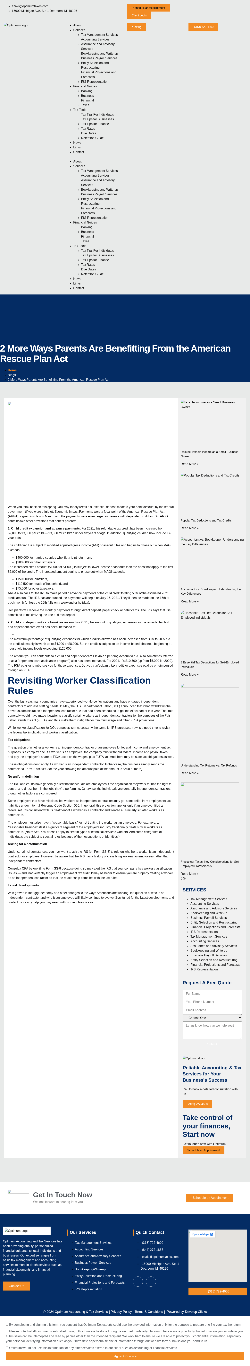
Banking (87, 91)
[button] (148, 8)
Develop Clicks (196, 1312)
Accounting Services (95, 39)
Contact (78, 152)
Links (77, 147)
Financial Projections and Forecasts (215, 927)
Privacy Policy (121, 1312)
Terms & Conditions (148, 1312)
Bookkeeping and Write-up (99, 53)
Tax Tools (79, 109)
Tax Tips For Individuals (97, 114)
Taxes (85, 105)
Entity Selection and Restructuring (214, 922)
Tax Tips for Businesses (97, 119)
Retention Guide (92, 138)
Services (79, 30)
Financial (87, 100)
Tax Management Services (99, 34)
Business (87, 95)
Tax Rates (88, 128)
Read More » (190, 464)
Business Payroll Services (99, 58)
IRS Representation (94, 81)
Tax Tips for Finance (95, 124)
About (77, 25)
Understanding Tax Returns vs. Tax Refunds (209, 765)
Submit (212, 1044)
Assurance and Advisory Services (213, 908)
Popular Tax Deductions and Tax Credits (206, 520)
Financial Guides (85, 86)
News (77, 142)
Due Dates (88, 133)
